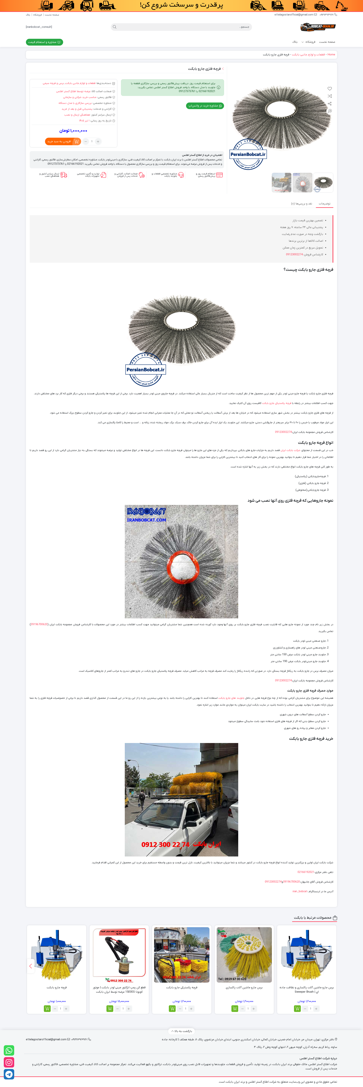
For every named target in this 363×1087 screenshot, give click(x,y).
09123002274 (294, 254)
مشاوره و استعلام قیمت (42, 42)
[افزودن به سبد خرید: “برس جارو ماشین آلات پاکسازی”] (234, 1008)
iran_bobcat (300, 891)
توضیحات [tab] (324, 204)
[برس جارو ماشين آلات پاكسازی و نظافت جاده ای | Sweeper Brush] (306, 955)
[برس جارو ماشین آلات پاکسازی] (244, 955)
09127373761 (327, 15)
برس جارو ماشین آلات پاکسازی (244, 987)
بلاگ (28, 14)
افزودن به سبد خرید (59, 141)
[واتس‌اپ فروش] (9, 1050)
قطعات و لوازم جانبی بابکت (308, 55)
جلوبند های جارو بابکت (231, 698)
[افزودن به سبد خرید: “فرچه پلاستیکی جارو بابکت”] (172, 1008)
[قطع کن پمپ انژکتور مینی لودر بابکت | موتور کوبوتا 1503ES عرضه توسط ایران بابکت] (119, 955)
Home (331, 55)
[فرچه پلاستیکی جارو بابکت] (181, 955)
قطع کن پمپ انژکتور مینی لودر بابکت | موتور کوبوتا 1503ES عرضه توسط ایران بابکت (119, 990)
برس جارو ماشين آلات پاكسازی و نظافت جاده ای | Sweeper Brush (307, 990)
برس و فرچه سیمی (53, 83)
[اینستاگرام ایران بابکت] (9, 1062)
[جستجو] (114, 27)
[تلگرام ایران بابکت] (9, 1074)
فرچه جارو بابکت (57, 987)
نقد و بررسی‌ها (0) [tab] (301, 204)
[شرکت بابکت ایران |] (318, 27)
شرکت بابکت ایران (290, 450)
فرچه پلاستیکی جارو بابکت (276, 403)
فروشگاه (37, 14)
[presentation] (31, 966)
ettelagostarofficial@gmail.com (294, 15)
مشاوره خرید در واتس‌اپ (203, 106)
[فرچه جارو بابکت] (56, 955)
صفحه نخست (52, 14)
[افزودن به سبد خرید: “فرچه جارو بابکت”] (47, 1008)
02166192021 (306, 872)
